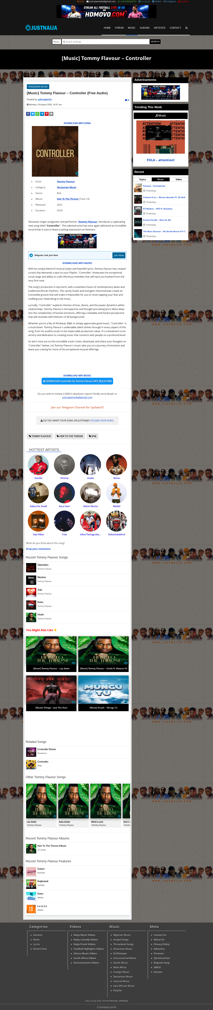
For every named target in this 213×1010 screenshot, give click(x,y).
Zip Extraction (162, 958)
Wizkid (116, 506)
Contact (175, 28)
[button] (28, 114)
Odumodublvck (116, 534)
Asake (90, 478)
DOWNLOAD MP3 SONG (77, 123)
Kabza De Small (38, 506)
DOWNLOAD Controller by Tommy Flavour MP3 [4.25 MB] (78, 381)
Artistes (159, 28)
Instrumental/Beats (124, 958)
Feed (81, 1)
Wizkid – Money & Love (154, 231)
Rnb (93, 436)
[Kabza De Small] (38, 492)
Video (179, 179)
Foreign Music (121, 972)
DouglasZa (46, 99)
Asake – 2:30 (149, 220)
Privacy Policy (162, 944)
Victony (64, 478)
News (36, 939)
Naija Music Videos (84, 935)
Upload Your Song (101, 420)
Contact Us (160, 935)
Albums (145, 28)
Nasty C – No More (152, 186)
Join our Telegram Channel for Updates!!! (77, 407)
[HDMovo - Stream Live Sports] (106, 17)
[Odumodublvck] (116, 521)
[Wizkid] (116, 492)
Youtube (184, 1)
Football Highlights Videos (89, 948)
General (37, 935)
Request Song (161, 962)
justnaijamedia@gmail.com (77, 397)
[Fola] (64, 521)
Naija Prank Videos (84, 944)
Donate (158, 972)
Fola (64, 534)
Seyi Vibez (38, 534)
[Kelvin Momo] (90, 492)
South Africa (120, 962)
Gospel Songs (121, 939)
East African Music (124, 985)
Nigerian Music (122, 935)
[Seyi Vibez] (38, 521)
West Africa (119, 967)
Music (131, 28)
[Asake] (90, 464)
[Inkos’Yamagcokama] (90, 521)
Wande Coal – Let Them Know (158, 197)
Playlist (117, 990)
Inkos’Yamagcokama (91, 534)
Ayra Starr (64, 506)
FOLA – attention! (160, 160)
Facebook (145, 1)
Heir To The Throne (67, 198)
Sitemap (113, 1000)
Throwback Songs (123, 944)
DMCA (157, 967)
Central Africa (121, 981)
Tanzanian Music (38, 86)
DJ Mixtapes (120, 953)
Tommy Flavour (66, 181)
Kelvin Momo (90, 506)
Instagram (170, 1)
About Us (159, 939)
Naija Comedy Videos (86, 939)
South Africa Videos (85, 958)
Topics (142, 179)
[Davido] (38, 464)
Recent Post (40, 948)
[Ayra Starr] (64, 492)
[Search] (186, 28)
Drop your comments (38, 548)
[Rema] (116, 464)
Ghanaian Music (122, 948)
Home (107, 28)
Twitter (157, 1)
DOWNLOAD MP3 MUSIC (77, 263)
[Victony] (64, 464)
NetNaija (123, 1000)
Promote (159, 953)
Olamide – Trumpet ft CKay (156, 209)
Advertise (159, 948)
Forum (119, 28)
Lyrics (36, 944)
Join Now (119, 255)
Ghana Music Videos (85, 953)
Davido (38, 478)
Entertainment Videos (86, 962)
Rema (116, 478)
